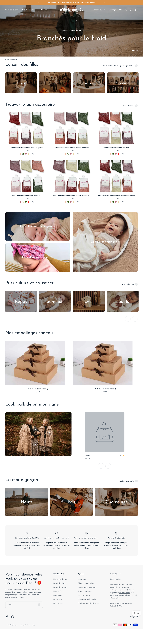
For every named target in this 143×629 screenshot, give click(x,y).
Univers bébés (58, 591)
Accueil (7, 59)
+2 (32, 154)
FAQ (120, 10)
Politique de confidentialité (87, 599)
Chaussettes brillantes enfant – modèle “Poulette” (71, 148)
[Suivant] (104, 3)
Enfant (24, 10)
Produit (87, 455)
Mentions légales (84, 595)
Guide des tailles (115, 579)
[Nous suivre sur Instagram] (12, 616)
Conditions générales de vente (88, 603)
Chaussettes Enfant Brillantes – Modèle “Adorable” (71, 196)
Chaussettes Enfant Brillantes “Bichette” (26, 196)
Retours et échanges (85, 591)
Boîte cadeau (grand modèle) (105, 389)
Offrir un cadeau (99, 10)
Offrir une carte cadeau (86, 583)
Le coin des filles (59, 583)
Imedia (33, 625)
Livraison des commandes (87, 587)
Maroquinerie (45, 10)
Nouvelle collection (12, 10)
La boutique (112, 10)
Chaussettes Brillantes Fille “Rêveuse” (116, 148)
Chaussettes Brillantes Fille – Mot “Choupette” (26, 148)
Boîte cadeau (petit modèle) (38, 389)
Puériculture (57, 595)
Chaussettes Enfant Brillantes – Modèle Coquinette (116, 196)
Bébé (34, 10)
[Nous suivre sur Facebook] (6, 616)
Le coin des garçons (60, 587)
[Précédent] (38, 3)
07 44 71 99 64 (124, 593)
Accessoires (57, 599)
